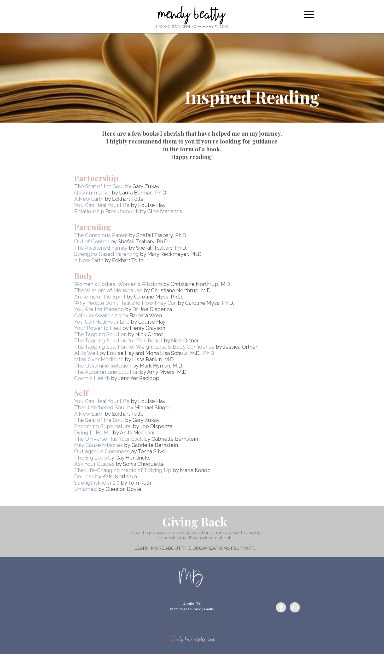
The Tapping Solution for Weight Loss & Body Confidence (144, 347)
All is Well (86, 353)
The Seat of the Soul (99, 186)
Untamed (85, 489)
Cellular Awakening (97, 315)
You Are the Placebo (99, 309)
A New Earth (88, 199)
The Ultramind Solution (102, 366)
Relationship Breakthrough (106, 211)
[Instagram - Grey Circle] (295, 607)
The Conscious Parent (101, 235)
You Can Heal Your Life (102, 205)
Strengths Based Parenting (106, 254)
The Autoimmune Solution (106, 372)
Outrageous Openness (101, 451)
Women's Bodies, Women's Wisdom (118, 284)
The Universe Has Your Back (108, 439)
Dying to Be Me (93, 432)
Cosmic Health (92, 378)
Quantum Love (92, 193)
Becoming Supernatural (103, 426)
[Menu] (309, 14)
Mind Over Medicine (99, 359)
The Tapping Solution (100, 334)
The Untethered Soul (100, 407)
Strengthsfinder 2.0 (97, 483)
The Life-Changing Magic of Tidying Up (122, 470)
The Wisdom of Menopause (108, 290)
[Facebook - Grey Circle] (281, 607)
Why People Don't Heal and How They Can (125, 303)
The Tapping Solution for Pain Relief (118, 340)
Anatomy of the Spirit (99, 297)
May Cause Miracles (98, 445)
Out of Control (91, 241)
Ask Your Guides (94, 464)
